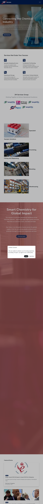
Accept (26, 256)
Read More (31, 256)
